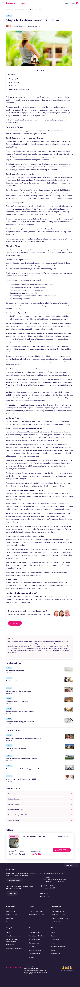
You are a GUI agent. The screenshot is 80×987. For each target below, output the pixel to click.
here (36, 968)
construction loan (46, 154)
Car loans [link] (32, 907)
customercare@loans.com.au (53, 873)
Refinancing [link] (10, 918)
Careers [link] (53, 950)
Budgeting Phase (14, 79)
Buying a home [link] (11, 911)
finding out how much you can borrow (56, 141)
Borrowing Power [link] (34, 939)
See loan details (62, 836)
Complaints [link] (10, 945)
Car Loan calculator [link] (35, 932)
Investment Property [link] (13, 922)
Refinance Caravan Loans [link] (59, 918)
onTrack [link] (31, 946)
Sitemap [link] (31, 957)
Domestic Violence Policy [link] (14, 948)
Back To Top (70, 865)
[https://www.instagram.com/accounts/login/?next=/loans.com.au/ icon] (49, 896)
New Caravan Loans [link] (57, 911)
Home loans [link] (10, 907)
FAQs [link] (53, 932)
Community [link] (55, 939)
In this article (12, 75)
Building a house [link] (11, 915)
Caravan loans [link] (56, 907)
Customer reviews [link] (57, 936)
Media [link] (53, 943)
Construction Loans (20, 9)
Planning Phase (14, 82)
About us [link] (54, 928)
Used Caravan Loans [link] (58, 915)
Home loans (9, 9)
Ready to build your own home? (19, 89)
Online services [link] (34, 943)
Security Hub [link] (55, 954)
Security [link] (9, 932)
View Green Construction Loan (61, 850)
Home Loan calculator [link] (36, 936)
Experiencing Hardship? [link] (59, 946)
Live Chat (56, 650)
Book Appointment (14, 880)
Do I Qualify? (14, 623)
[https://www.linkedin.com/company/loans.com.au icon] (45, 896)
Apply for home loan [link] (35, 950)
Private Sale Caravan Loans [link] (60, 922)
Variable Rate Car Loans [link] (37, 915)
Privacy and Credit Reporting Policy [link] (12, 940)
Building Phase (14, 86)
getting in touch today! (32, 599)
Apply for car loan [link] (34, 954)
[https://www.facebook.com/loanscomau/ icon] (41, 896)
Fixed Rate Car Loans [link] (36, 911)
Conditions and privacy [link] (13, 936)
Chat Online (12, 893)
